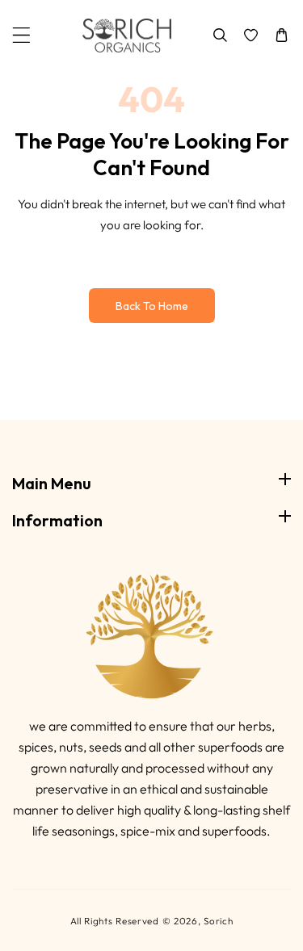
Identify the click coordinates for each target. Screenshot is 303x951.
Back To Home (152, 306)
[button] (21, 35)
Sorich (218, 921)
